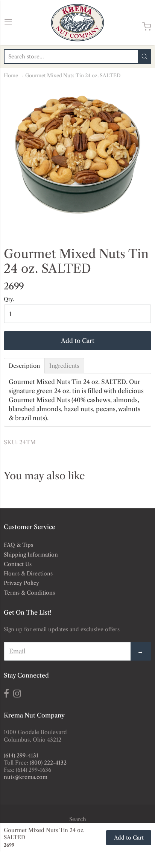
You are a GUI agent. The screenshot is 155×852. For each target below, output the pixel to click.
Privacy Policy (21, 583)
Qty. (9, 300)
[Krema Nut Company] (77, 22)
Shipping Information (31, 554)
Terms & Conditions (29, 592)
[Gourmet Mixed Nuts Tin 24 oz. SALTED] (77, 157)
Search (77, 819)
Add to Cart (77, 340)
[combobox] (71, 56)
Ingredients (64, 366)
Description (24, 366)
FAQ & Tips (18, 544)
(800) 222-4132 (48, 762)
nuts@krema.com (25, 777)
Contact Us (18, 564)
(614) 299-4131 (21, 755)
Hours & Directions (28, 573)
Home (11, 75)
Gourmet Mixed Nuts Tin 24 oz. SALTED (73, 75)
